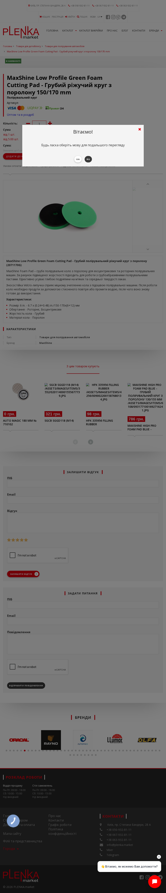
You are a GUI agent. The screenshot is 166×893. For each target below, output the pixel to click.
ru (88, 159)
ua (78, 159)
